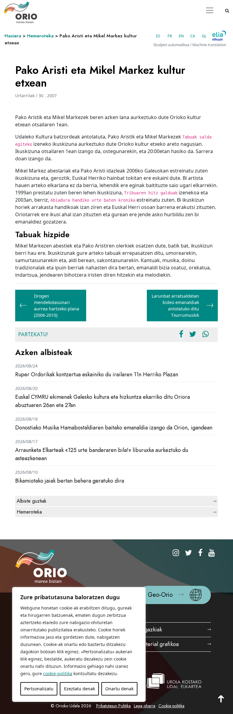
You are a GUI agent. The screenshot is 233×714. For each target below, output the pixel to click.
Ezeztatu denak (79, 689)
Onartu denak (119, 689)
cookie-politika (57, 673)
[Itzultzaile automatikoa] (219, 36)
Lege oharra (144, 706)
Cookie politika (171, 706)
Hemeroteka (40, 35)
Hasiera (13, 35)
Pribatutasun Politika (113, 706)
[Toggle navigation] (209, 10)
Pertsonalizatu (38, 689)
